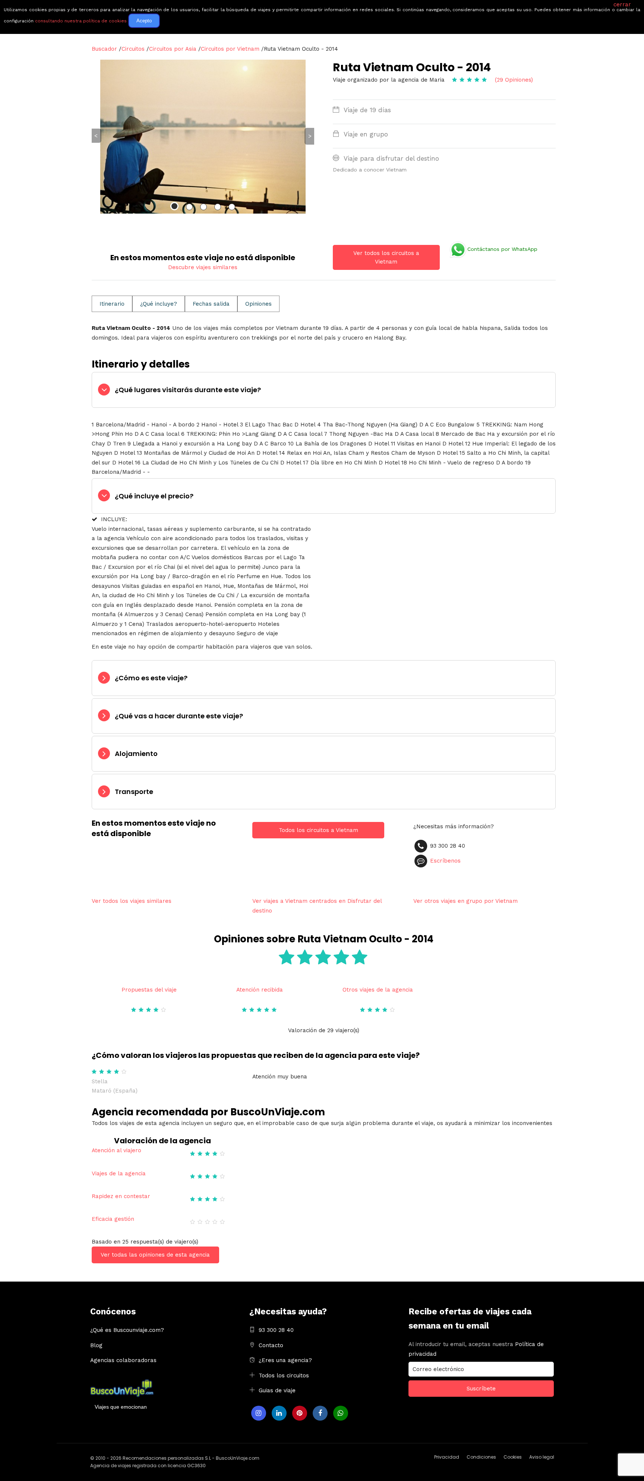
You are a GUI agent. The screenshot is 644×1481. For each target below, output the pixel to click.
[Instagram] (258, 1413)
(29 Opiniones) (514, 79)
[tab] (324, 390)
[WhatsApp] (340, 1413)
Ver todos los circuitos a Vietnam (386, 257)
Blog (96, 1345)
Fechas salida (211, 303)
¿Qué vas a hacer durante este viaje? (179, 716)
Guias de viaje (277, 1390)
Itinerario (112, 303)
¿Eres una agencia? (285, 1360)
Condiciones (481, 1457)
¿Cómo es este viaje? (151, 678)
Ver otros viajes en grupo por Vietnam (465, 901)
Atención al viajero (116, 1150)
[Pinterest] (299, 1413)
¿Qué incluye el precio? (154, 496)
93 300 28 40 (276, 1330)
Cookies (512, 1457)
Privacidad (446, 1457)
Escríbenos (445, 860)
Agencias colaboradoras (123, 1360)
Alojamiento (136, 753)
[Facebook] (320, 1413)
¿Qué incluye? (158, 303)
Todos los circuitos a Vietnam (318, 830)
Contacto (271, 1345)
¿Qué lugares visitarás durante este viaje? (188, 389)
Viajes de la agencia (119, 1173)
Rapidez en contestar (121, 1196)
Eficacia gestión (113, 1219)
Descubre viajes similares (202, 267)
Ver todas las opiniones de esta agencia (155, 1254)
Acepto (144, 20)
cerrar (622, 4)
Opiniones (258, 303)
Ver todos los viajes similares (131, 901)
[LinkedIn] (279, 1413)
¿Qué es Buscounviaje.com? (127, 1330)
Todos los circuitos (284, 1375)
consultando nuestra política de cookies (81, 20)
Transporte (134, 791)
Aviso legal (541, 1457)
